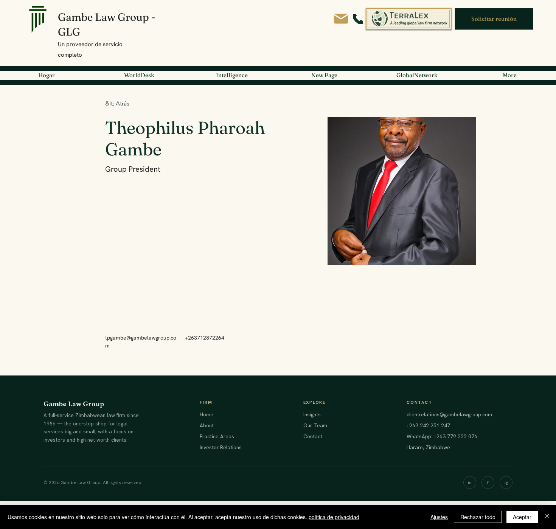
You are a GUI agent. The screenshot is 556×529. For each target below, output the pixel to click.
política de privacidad (334, 517)
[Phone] (358, 19)
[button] (494, 19)
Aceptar (522, 517)
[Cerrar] (546, 517)
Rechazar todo (477, 517)
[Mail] (341, 18)
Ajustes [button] (439, 517)
